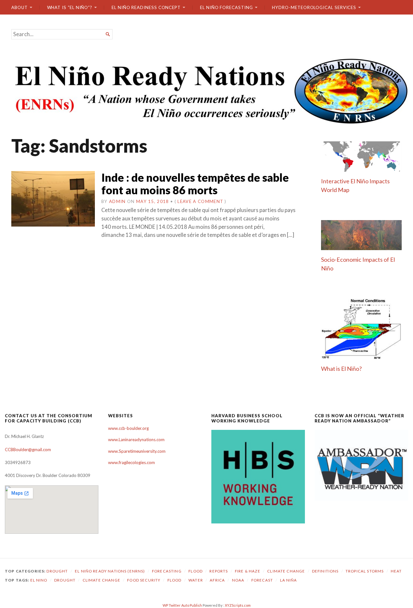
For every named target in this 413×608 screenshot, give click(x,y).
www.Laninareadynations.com (136, 439)
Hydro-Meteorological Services (314, 7)
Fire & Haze (247, 571)
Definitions (325, 571)
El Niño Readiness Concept (146, 7)
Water (195, 580)
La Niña (288, 580)
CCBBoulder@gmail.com (28, 449)
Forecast (262, 580)
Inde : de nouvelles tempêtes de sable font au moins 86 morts (195, 184)
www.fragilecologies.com (131, 462)
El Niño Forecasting (226, 7)
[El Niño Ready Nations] (206, 90)
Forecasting (167, 571)
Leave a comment (200, 201)
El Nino (38, 580)
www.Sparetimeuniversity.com (137, 451)
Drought (57, 571)
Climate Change (286, 571)
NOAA (238, 580)
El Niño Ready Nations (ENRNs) (110, 571)
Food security (143, 580)
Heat (396, 571)
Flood (195, 571)
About (19, 7)
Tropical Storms (365, 571)
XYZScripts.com (238, 605)
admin (117, 201)
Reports (218, 571)
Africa (217, 580)
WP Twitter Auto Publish (182, 605)
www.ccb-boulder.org (128, 428)
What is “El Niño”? (70, 7)
